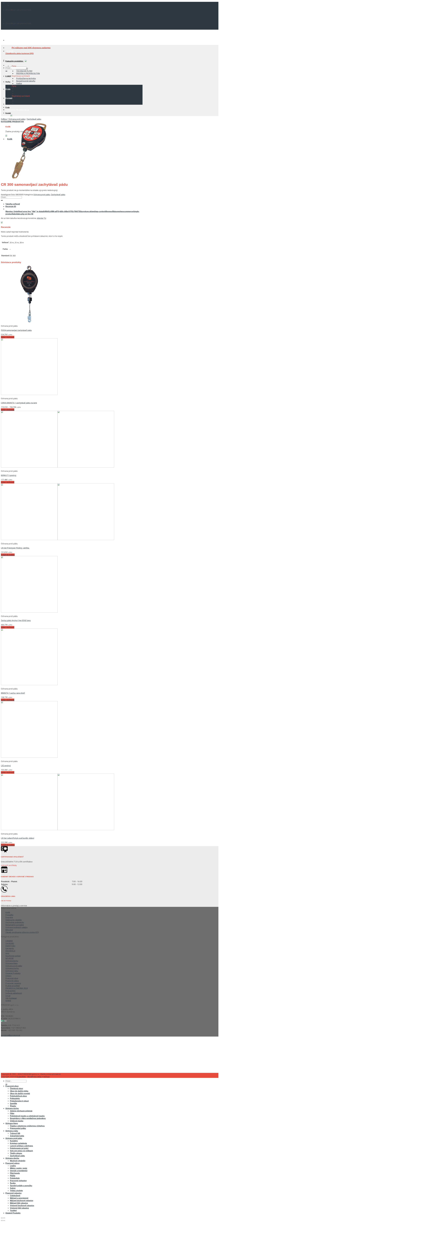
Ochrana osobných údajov (16, 927)
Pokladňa (9, 915)
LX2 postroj (6, 765)
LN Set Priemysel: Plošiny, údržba (15, 548)
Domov (4, 119)
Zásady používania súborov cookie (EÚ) (22, 932)
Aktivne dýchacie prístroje (21, 1111)
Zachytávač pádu (34, 119)
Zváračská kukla (17, 1136)
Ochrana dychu (11, 961)
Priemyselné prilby (18, 1128)
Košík (7, 912)
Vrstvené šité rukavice (19, 1208)
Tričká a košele (16, 1191)
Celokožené (15, 1196)
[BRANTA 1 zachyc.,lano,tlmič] (29, 684)
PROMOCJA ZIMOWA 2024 (16, 988)
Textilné (13, 1211)
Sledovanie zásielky (13, 920)
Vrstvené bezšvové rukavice (22, 1206)
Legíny (13, 1166)
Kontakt (8, 98)
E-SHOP (8, 76)
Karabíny (14, 1141)
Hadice (19, 83)
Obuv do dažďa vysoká (20, 1093)
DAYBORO (9, 943)
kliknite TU (41, 218)
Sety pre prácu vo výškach (21, 1151)
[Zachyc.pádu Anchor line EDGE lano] (29, 612)
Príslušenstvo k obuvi (19, 1101)
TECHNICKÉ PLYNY (24, 71)
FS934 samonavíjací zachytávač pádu (16, 330)
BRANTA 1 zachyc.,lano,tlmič (13, 693)
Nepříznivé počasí (13, 956)
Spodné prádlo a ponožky (21, 1186)
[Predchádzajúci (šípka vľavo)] (2, 1220)
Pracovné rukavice (13, 983)
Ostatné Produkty (13, 973)
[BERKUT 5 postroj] (57, 467)
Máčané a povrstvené (19, 1198)
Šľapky (13, 1106)
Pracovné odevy (12, 981)
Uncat (7, 995)
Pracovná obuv (11, 978)
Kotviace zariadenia (18, 1143)
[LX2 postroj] (29, 757)
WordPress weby (34, 1076)
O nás (7, 89)
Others (8, 976)
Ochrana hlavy (11, 963)
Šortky (13, 1183)
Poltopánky (15, 1098)
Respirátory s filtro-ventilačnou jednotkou (28, 1118)
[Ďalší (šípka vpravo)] (4, 1220)
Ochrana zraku (11, 971)
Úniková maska (16, 1121)
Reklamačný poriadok (14, 925)
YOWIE (8, 1000)
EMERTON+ (10, 946)
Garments (9, 948)
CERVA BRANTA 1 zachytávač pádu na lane (19, 403)
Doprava (9, 917)
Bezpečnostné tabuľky (25, 81)
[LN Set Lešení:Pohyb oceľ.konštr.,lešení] (57, 829)
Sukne (13, 1188)
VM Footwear (11, 998)
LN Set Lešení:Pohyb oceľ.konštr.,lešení (17, 838)
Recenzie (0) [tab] (10, 206)
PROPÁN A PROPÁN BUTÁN (28, 73)
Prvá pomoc (10, 990)
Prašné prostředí (12, 985)
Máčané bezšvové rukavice (21, 1201)
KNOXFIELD (10, 951)
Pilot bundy (15, 1173)
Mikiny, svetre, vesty (18, 1168)
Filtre (12, 1113)
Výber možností (7, 337)
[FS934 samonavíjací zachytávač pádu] (29, 321)
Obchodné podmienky (14, 922)
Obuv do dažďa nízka (19, 1091)
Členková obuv (16, 1089)
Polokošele (15, 1178)
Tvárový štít (15, 1133)
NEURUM (9, 958)
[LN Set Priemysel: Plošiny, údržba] (57, 539)
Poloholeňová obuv (18, 1096)
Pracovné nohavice (18, 1181)
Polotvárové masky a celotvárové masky (27, 1116)
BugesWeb (21, 1076)
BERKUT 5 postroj (8, 475)
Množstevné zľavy (13, 15)
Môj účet (9, 930)
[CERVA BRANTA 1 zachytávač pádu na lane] (29, 394)
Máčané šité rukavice (19, 1203)
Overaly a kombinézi (18, 1171)
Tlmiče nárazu (16, 1153)
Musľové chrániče (17, 1161)
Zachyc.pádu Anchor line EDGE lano (16, 620)
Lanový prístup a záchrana (21, 1146)
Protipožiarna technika (26, 78)
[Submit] (2, 200)
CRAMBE (9, 941)
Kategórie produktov (14, 61)
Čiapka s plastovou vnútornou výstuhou (27, 1126)
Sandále (13, 1103)
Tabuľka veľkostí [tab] (12, 204)
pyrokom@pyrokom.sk (10, 1035)
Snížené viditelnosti (13, 993)
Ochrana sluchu (12, 968)
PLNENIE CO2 (22, 88)
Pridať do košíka (8, 554)
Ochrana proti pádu (17, 119)
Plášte (12, 1176)
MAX (7, 953)
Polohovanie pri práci (19, 1148)
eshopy (47, 1076)
